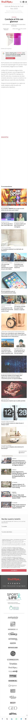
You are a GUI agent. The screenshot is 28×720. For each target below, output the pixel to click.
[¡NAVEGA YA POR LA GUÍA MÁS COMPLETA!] (14, 16)
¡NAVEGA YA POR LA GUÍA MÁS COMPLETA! (15, 35)
